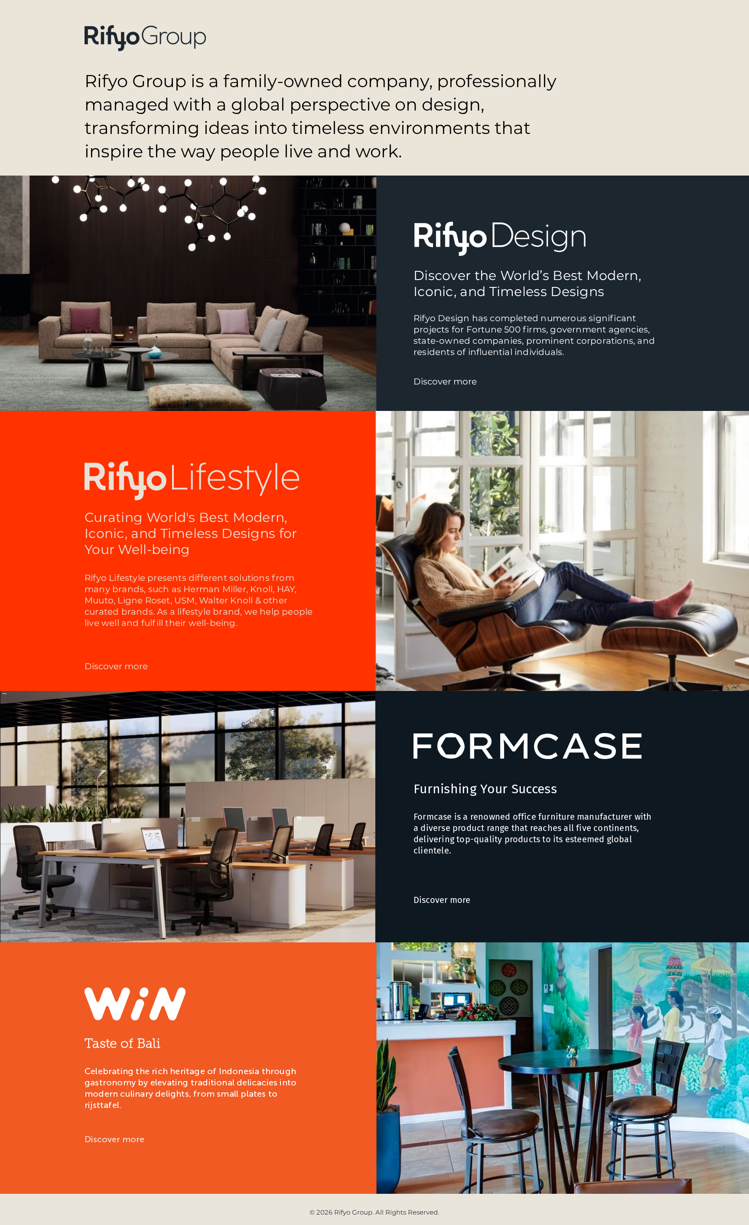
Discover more (442, 900)
